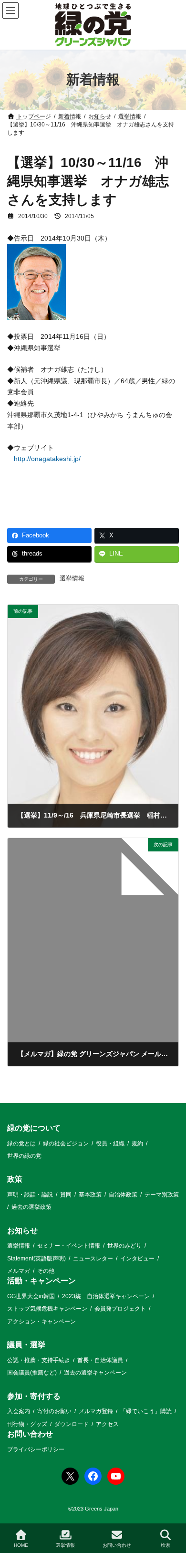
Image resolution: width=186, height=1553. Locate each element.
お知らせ (22, 1231)
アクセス (107, 1423)
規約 (137, 1143)
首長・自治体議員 (100, 1360)
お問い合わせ (30, 1434)
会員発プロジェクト (120, 1308)
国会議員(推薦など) (32, 1372)
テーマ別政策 (162, 1194)
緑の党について (34, 1128)
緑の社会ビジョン (66, 1143)
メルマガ (18, 1271)
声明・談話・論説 (30, 1194)
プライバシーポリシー (35, 1449)
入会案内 (18, 1411)
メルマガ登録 (96, 1411)
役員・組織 (110, 1143)
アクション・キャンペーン (41, 1321)
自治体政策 (123, 1194)
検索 (165, 1545)
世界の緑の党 (24, 1156)
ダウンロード (71, 1423)
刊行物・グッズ (27, 1423)
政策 (14, 1179)
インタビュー (137, 1258)
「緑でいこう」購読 (146, 1411)
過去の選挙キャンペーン (95, 1372)
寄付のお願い (54, 1411)
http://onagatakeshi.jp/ (47, 458)
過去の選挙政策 (31, 1207)
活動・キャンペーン (41, 1281)
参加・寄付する (34, 1396)
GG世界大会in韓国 (31, 1296)
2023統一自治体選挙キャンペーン (106, 1296)
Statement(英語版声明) (36, 1258)
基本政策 (90, 1194)
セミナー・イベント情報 (68, 1245)
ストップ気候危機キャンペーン (47, 1308)
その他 (45, 1271)
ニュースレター (93, 1258)
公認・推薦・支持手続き (38, 1360)
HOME (21, 1545)
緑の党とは (21, 1143)
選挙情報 (72, 578)
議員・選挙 (26, 1345)
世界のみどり (124, 1245)
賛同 (66, 1194)
